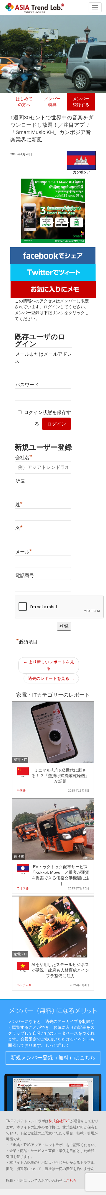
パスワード (27, 384)
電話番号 (24, 575)
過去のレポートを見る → (51, 678)
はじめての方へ (24, 101)
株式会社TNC (59, 1121)
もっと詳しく (57, 1045)
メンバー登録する (81, 101)
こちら (71, 1180)
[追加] (53, 289)
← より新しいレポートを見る (48, 665)
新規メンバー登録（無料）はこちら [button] (53, 1058)
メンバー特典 (52, 101)
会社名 (23, 457)
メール (23, 551)
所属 (20, 481)
